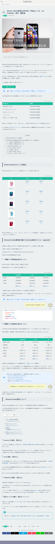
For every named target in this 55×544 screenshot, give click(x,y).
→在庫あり (27, 181)
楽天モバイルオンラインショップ (15, 433)
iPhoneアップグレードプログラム (23, 381)
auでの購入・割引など (13, 149)
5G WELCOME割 (27, 444)
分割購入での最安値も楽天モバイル (16, 143)
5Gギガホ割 (35, 444)
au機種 (11, 526)
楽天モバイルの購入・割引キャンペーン (17, 153)
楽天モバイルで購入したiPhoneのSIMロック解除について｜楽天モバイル (28, 91)
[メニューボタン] (1, 1)
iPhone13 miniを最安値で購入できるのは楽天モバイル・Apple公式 (23, 140)
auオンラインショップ (12, 425)
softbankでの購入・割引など (15, 151)
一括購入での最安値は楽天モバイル (16, 142)
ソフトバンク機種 (17, 526)
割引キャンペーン (46, 467)
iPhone (5, 15)
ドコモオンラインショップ (15, 127)
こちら (12, 312)
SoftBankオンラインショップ (14, 429)
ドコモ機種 (24, 526)
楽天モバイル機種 (31, 526)
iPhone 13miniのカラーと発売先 (14, 138)
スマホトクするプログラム (16, 377)
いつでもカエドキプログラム (19, 375)
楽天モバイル (43, 76)
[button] (6, 533)
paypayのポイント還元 (35, 490)
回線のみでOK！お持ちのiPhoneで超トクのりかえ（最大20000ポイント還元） (31, 515)
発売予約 (37, 526)
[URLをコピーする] (49, 533)
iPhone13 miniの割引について (14, 146)
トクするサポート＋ (20, 379)
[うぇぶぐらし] (27, 1)
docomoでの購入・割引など (15, 147)
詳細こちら (18, 286)
